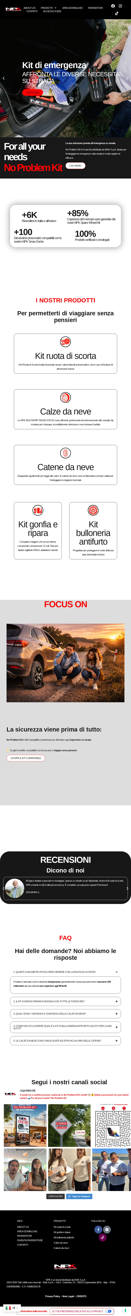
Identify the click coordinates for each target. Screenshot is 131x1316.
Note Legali (68, 1296)
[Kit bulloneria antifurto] (93, 510)
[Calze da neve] (65, 397)
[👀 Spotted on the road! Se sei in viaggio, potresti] (25, 1125)
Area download (72, 8)
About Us (29, 8)
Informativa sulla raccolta (33, 1311)
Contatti (32, 11)
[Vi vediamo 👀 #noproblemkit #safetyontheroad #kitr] (69, 1170)
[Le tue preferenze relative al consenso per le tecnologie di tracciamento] (125, 1310)
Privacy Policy (53, 1296)
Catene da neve (65, 467)
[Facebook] (113, 6)
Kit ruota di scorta (65, 356)
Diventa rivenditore (30, 1240)
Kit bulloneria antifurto (93, 532)
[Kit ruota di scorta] (65, 341)
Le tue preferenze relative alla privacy (77, 1311)
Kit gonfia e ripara (38, 528)
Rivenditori (95, 8)
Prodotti (47, 8)
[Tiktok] (116, 13)
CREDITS (81, 1296)
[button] (4, 78)
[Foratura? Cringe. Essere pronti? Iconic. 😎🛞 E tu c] (69, 1125)
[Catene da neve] (65, 453)
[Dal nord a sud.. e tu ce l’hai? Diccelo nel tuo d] (25, 1170)
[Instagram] (120, 6)
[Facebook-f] (98, 1230)
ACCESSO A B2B (52, 11)
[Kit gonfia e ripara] (37, 510)
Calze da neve (65, 411)
